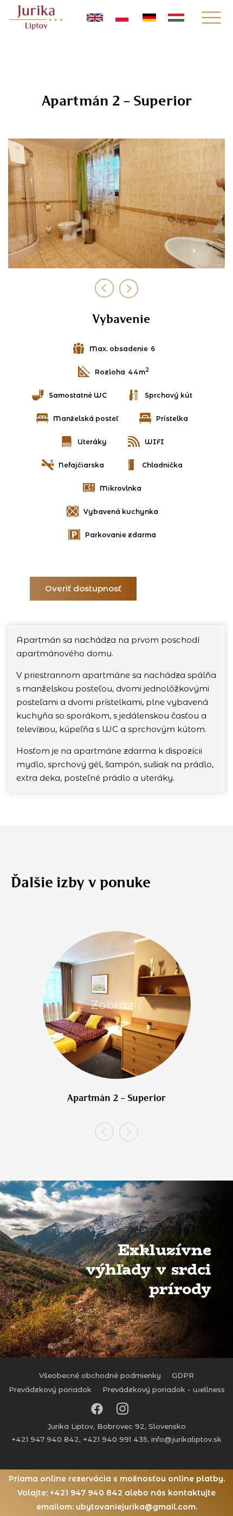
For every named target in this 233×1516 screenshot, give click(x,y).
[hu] (176, 18)
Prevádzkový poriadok (50, 1389)
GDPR (183, 1375)
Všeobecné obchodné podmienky (100, 1375)
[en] (94, 18)
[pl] (121, 18)
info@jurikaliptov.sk (186, 1439)
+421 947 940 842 (45, 1439)
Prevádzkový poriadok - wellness (163, 1389)
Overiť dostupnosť (83, 588)
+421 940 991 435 (115, 1439)
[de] (149, 18)
